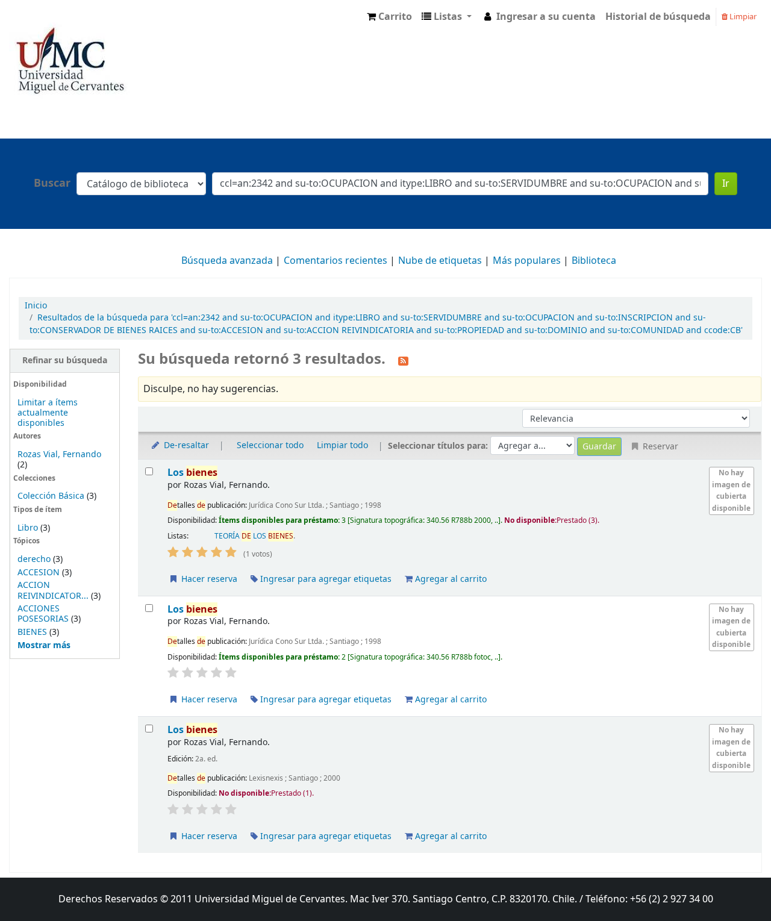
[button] (389, 17)
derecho (34, 559)
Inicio (36, 305)
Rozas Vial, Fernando (59, 454)
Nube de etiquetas (440, 261)
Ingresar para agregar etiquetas (325, 579)
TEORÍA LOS (253, 536)
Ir (725, 183)
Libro (27, 528)
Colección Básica (50, 496)
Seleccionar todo (270, 445)
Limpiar (742, 16)
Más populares (527, 261)
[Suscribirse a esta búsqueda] (403, 360)
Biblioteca (594, 261)
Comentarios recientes (335, 261)
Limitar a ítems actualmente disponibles (47, 412)
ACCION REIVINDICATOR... (53, 590)
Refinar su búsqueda (64, 360)
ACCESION (38, 572)
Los (192, 472)
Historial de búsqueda (658, 17)
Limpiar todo (342, 445)
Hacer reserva (208, 579)
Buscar (52, 183)
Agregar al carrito (450, 579)
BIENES (32, 632)
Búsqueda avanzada (227, 261)
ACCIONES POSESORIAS (43, 613)
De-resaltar (185, 445)
